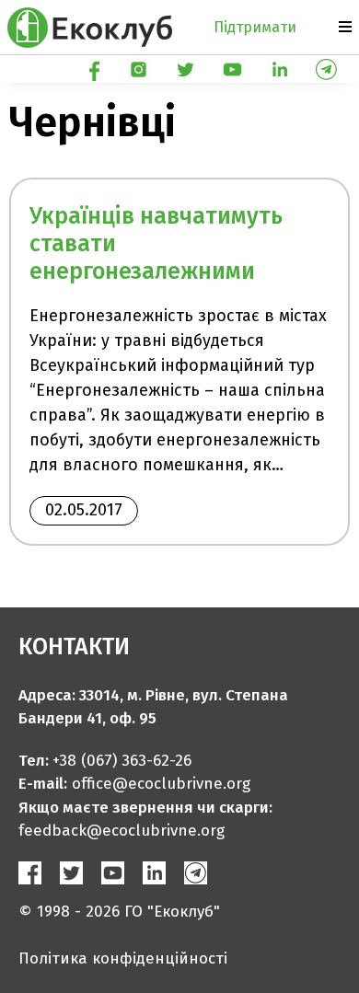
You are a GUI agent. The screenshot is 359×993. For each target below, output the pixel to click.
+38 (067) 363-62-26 (121, 760)
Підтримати (255, 27)
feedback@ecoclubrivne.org (121, 830)
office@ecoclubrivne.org (161, 783)
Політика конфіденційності (122, 958)
